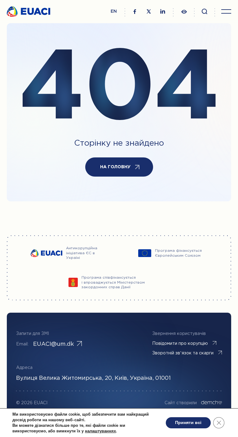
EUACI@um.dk (53, 344)
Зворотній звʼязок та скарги (183, 353)
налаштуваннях (100, 431)
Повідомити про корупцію (180, 343)
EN (114, 11)
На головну (115, 167)
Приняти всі (188, 423)
